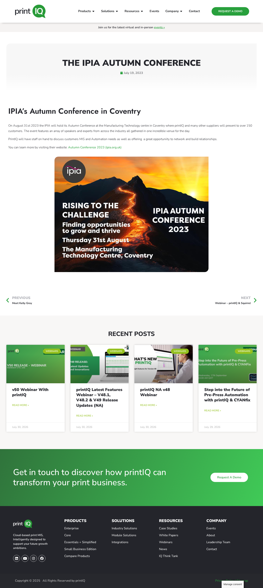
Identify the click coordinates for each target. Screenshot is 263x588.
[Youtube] (25, 558)
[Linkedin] (16, 558)
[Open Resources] (141, 11)
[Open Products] (93, 11)
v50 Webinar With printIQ (30, 392)
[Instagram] (33, 558)
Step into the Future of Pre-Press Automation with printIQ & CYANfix (227, 395)
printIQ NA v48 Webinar (155, 392)
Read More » (20, 405)
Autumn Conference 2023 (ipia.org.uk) (94, 147)
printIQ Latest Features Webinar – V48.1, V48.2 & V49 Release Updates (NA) (99, 397)
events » (159, 27)
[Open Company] (181, 11)
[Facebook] (42, 558)
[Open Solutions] (116, 11)
